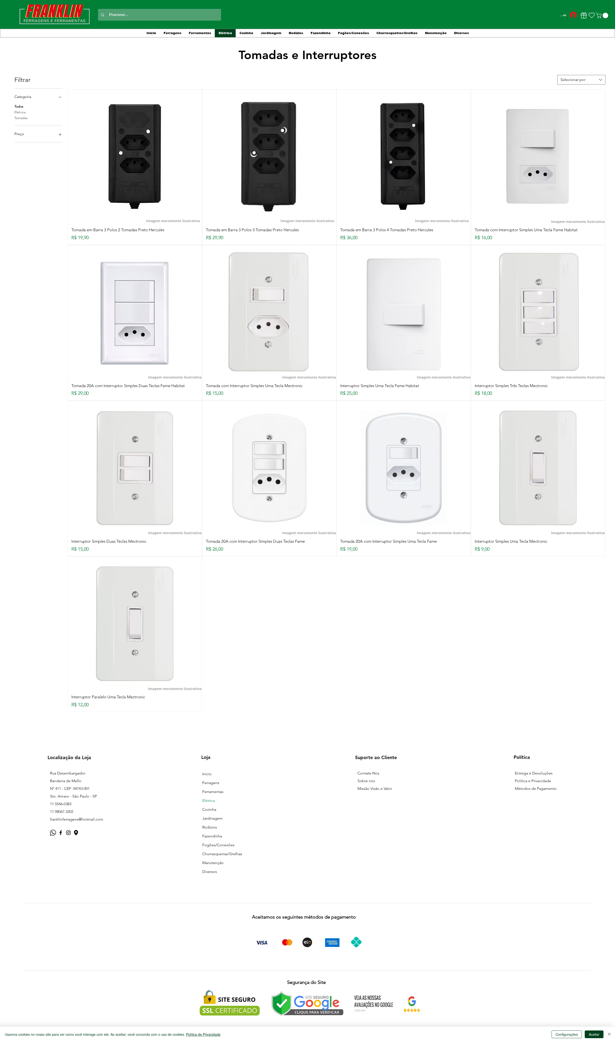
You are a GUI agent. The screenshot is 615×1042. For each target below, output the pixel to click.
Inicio (207, 774)
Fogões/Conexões (218, 845)
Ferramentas (212, 791)
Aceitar (594, 1034)
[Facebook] (61, 833)
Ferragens (210, 782)
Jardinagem (212, 818)
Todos (18, 106)
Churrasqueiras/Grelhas (222, 854)
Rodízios (209, 827)
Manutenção (213, 862)
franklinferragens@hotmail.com (76, 819)
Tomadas (21, 118)
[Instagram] (68, 833)
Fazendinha (212, 836)
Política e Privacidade (533, 781)
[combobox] (581, 80)
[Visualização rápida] (135, 157)
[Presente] (583, 15)
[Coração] (591, 15)
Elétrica (19, 112)
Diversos (209, 871)
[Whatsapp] (53, 833)
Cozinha (209, 809)
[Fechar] (609, 1034)
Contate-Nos (368, 773)
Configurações (567, 1034)
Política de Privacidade (203, 1034)
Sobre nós (366, 781)
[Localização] (76, 833)
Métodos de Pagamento (536, 788)
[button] (602, 15)
